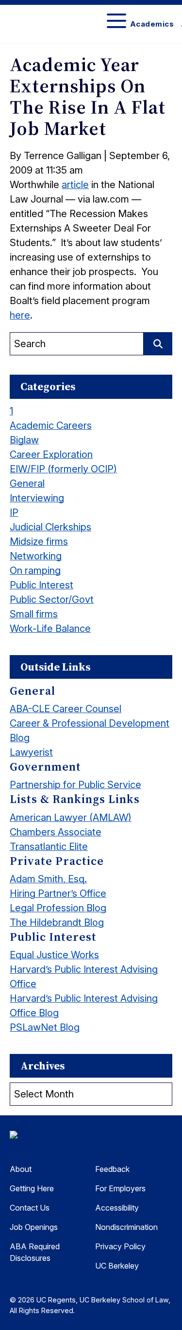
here (20, 315)
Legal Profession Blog (58, 908)
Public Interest (41, 585)
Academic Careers (51, 425)
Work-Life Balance (50, 628)
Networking (36, 556)
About (21, 1169)
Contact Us (30, 1208)
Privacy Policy (120, 1246)
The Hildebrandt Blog (57, 922)
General (27, 483)
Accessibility (117, 1208)
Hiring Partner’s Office (58, 893)
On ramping (35, 570)
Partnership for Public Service (75, 784)
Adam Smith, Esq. (48, 879)
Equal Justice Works (54, 955)
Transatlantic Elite (49, 846)
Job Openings (34, 1227)
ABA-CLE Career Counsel (65, 709)
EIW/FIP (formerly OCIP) (63, 469)
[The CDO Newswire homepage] (58, 1137)
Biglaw (24, 440)
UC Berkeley (117, 1266)
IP (14, 512)
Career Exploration (51, 454)
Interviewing (37, 498)
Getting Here (32, 1188)
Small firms (34, 614)
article (75, 184)
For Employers (120, 1188)
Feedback (112, 1169)
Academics (152, 24)
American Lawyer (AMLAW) (71, 817)
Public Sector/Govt (52, 599)
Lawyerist (31, 752)
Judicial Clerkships (50, 527)
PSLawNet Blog (45, 1027)
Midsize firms (39, 541)
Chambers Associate (55, 832)
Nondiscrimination (126, 1227)
